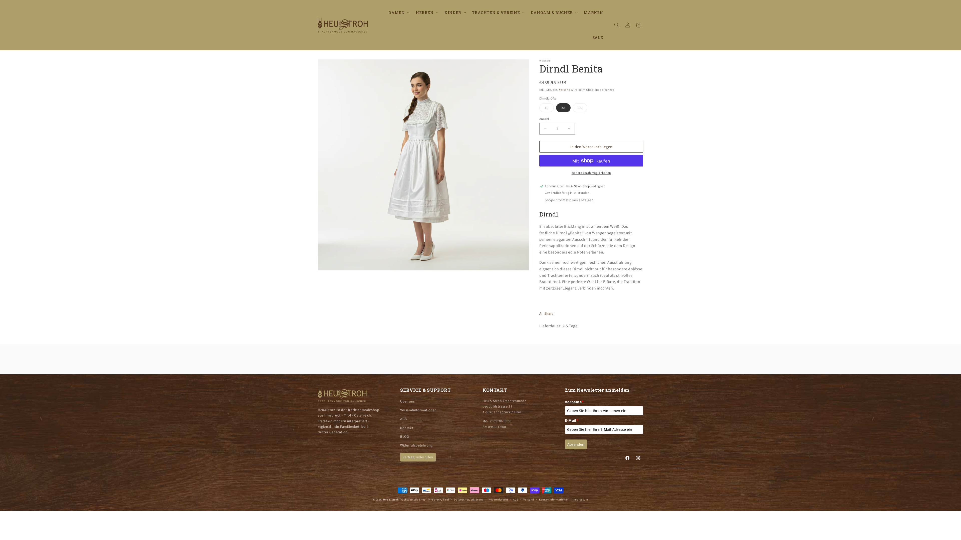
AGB (403, 418)
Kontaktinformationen (554, 499)
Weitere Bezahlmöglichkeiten (591, 172)
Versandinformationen (418, 410)
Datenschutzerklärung (469, 499)
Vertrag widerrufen (418, 457)
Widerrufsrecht (498, 499)
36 (582, 108)
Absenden (575, 444)
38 (563, 108)
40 (549, 108)
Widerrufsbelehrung (416, 445)
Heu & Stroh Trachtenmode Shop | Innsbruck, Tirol (416, 499)
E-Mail (571, 420)
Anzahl (544, 119)
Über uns (407, 401)
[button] (616, 25)
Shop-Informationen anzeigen (569, 200)
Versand (565, 90)
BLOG (404, 436)
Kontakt (406, 427)
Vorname (574, 402)
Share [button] (549, 313)
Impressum (580, 499)
